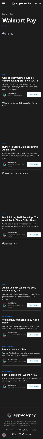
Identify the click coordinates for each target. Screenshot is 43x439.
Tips (7, 430)
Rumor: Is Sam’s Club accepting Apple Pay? (20, 148)
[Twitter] (20, 434)
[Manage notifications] (4, 435)
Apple (4, 74)
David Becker (12, 93)
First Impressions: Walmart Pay (19, 374)
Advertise (34, 430)
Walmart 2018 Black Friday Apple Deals (20, 321)
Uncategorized (7, 316)
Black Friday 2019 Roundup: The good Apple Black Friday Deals (20, 219)
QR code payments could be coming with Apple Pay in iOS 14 (20, 79)
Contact (14, 430)
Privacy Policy (23, 430)
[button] (3, 3)
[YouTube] (30, 434)
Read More (34, 94)
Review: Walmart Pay (14, 349)
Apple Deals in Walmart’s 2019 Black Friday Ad (19, 289)
